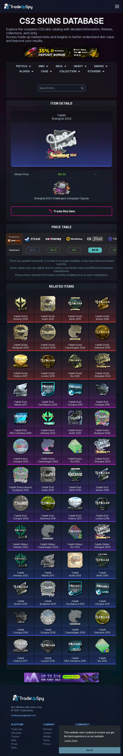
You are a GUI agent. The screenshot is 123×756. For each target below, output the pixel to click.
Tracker (15, 736)
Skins (14, 747)
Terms (46, 740)
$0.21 (116, 250)
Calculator (16, 732)
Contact (47, 732)
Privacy (47, 744)
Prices (14, 744)
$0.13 (95, 250)
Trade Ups (16, 729)
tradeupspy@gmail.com (23, 715)
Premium (47, 729)
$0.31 (32, 250)
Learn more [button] (71, 740)
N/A (74, 250)
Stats (13, 740)
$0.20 (53, 250)
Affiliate (47, 736)
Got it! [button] (89, 750)
